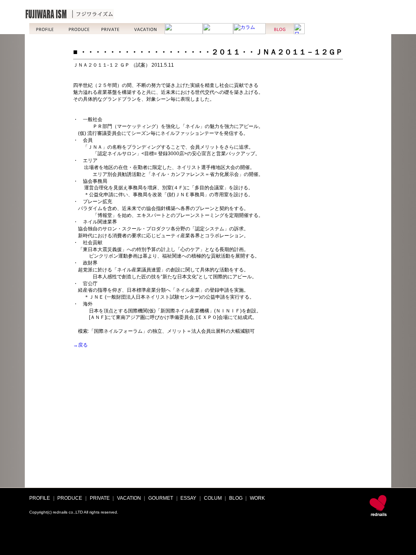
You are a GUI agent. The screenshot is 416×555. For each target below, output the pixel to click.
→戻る (80, 345)
